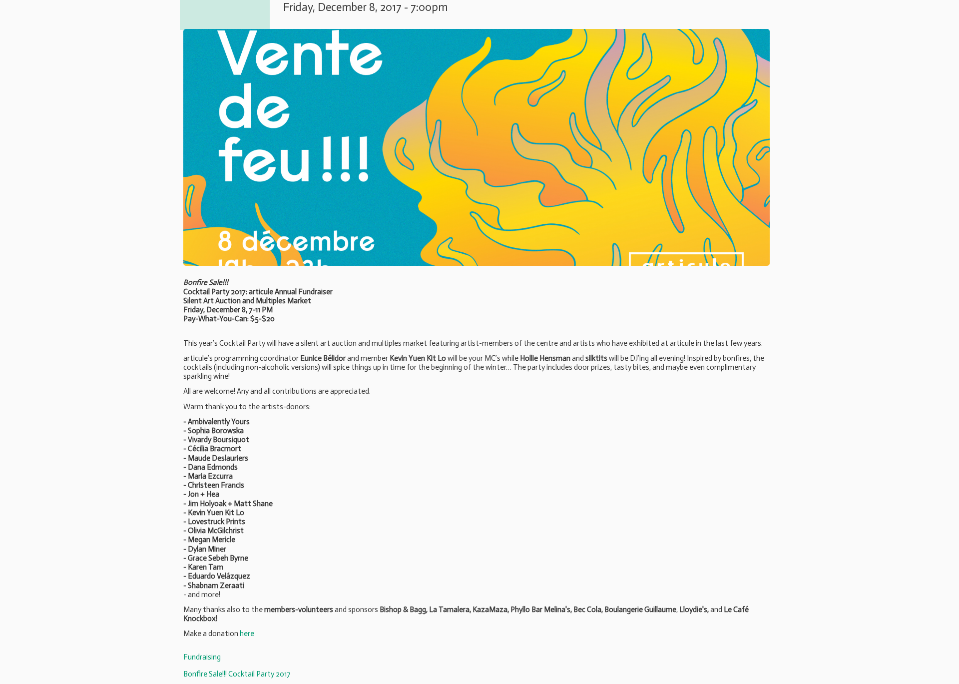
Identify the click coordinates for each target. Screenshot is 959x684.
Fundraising (202, 657)
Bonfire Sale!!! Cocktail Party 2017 (237, 674)
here (247, 633)
